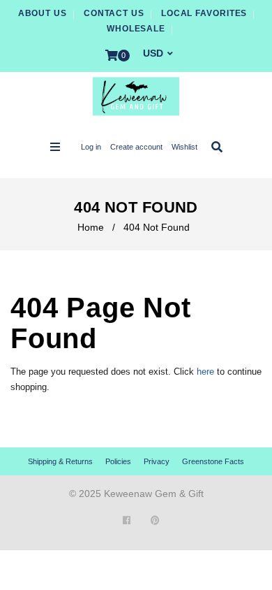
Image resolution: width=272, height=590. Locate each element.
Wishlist (184, 147)
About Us (42, 13)
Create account (136, 147)
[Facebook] (126, 520)
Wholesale (136, 29)
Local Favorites (204, 13)
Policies (118, 461)
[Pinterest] (155, 520)
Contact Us (114, 13)
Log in (91, 147)
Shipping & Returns (60, 461)
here (205, 371)
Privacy (156, 461)
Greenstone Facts (213, 461)
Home (90, 227)
